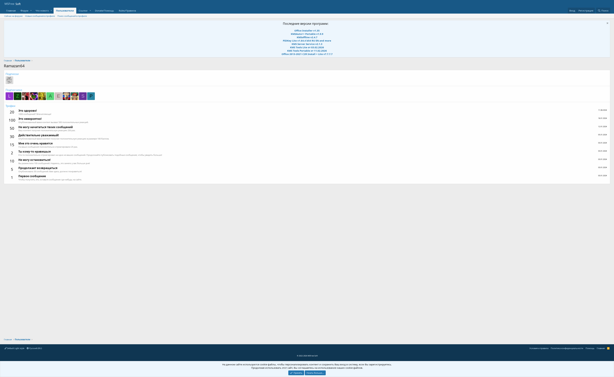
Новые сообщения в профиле (40, 16)
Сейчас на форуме (13, 16)
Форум (24, 10)
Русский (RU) (35, 348)
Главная (11, 10)
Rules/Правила (127, 10)
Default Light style (15, 348)
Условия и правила (538, 348)
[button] (31, 11)
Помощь (590, 348)
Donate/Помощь (104, 10)
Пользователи (65, 10)
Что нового (42, 10)
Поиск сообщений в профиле (72, 16)
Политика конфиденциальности (567, 348)
